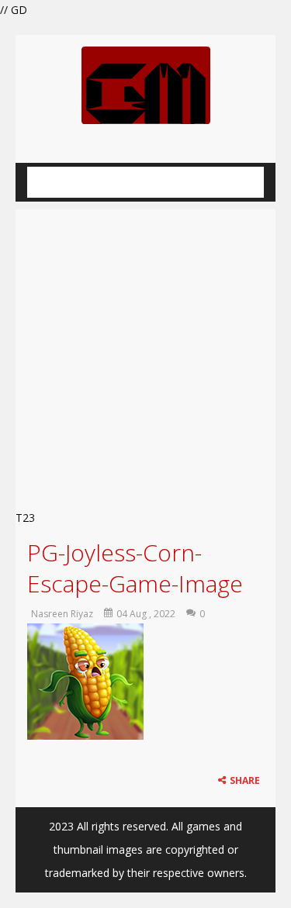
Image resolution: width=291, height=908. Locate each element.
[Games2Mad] (145, 84)
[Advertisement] (145, 354)
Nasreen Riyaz (62, 613)
